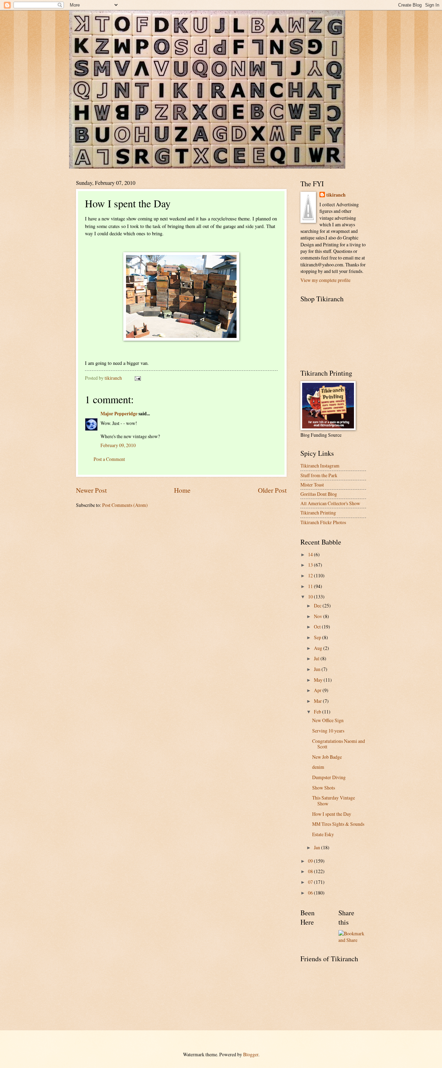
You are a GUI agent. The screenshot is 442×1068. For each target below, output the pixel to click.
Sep (318, 637)
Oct (318, 626)
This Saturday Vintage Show (333, 800)
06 (311, 892)
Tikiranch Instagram (319, 465)
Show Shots (323, 787)
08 (311, 871)
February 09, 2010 (118, 445)
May (319, 680)
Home (182, 490)
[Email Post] (137, 378)
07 (311, 882)
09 (311, 861)
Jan (317, 847)
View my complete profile (325, 280)
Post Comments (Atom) (125, 505)
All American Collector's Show (330, 503)
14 (311, 554)
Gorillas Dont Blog (318, 494)
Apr (318, 690)
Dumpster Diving (329, 777)
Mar (318, 701)
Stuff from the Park (318, 475)
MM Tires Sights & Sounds (338, 824)
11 (311, 586)
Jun (317, 669)
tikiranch (336, 195)
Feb (318, 711)
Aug (318, 648)
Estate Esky (323, 834)
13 (311, 564)
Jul (317, 658)
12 (311, 575)
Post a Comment (109, 459)
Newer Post (91, 490)
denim (318, 767)
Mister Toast (312, 484)
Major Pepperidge (118, 413)
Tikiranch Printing (318, 512)
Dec (318, 605)
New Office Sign (328, 720)
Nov (318, 616)
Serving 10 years (328, 730)
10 (311, 596)
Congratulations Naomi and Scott (338, 744)
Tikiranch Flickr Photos (323, 522)
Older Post (272, 490)
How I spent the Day (331, 814)
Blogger (250, 1054)
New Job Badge (327, 757)
